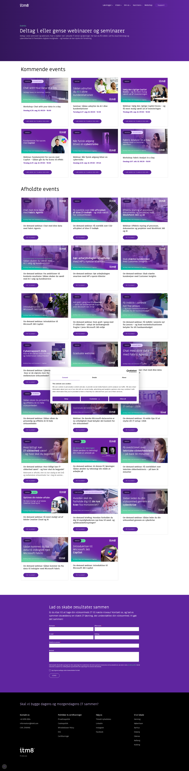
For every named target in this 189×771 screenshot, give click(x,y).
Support (161, 5)
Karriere (137, 5)
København (138, 723)
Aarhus (137, 728)
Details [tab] (94, 377)
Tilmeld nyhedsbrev (103, 719)
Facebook (99, 732)
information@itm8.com (29, 723)
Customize (93, 399)
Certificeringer (63, 736)
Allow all (123, 399)
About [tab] (124, 377)
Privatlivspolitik (64, 719)
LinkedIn (99, 723)
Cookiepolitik (63, 723)
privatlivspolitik (132, 665)
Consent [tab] (65, 377)
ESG (59, 732)
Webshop (148, 5)
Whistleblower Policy (66, 728)
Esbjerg (137, 732)
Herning (137, 719)
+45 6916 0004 (25, 719)
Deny (66, 399)
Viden (117, 5)
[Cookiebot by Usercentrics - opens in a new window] (128, 371)
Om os (126, 5)
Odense (137, 736)
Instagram (100, 728)
